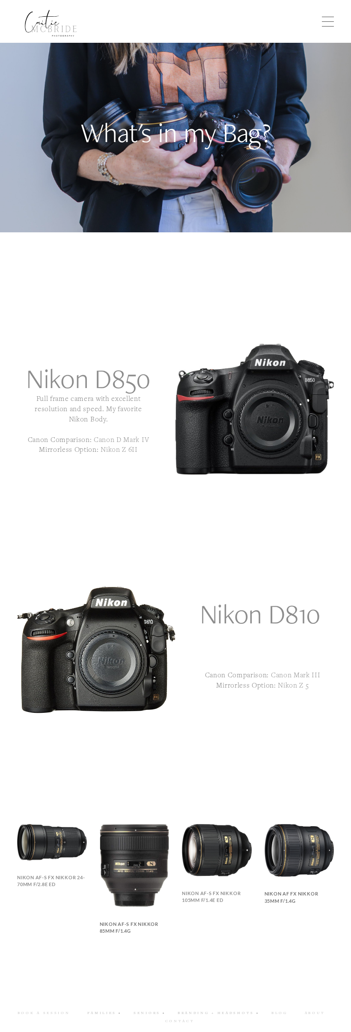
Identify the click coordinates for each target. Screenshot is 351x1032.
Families (102, 1012)
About (315, 1012)
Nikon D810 (263, 629)
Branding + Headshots (216, 1012)
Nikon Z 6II (119, 449)
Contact (180, 1020)
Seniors (147, 1012)
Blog (279, 1012)
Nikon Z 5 (293, 685)
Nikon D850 (88, 378)
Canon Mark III (296, 674)
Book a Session (44, 1012)
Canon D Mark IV (121, 439)
